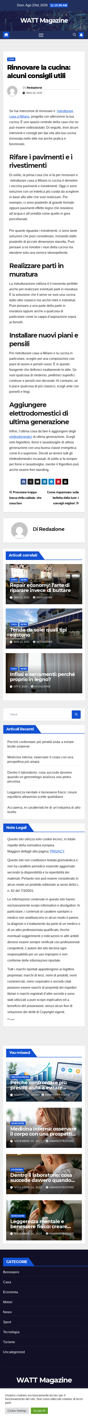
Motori (7, 1302)
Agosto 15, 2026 (26, 1094)
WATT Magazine (44, 20)
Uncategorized (20, 1077)
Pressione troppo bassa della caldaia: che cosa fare (25, 497)
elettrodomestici (20, 436)
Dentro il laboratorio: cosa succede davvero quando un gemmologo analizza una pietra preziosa (39, 777)
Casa (11, 59)
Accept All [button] (39, 1410)
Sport (7, 1322)
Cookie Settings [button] (17, 1410)
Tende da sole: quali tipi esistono (38, 632)
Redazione (34, 87)
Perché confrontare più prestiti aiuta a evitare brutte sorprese (38, 1088)
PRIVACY (57, 851)
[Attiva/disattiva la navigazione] (41, 35)
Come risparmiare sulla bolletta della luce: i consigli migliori (63, 497)
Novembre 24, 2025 (28, 1187)
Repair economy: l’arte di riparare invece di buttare (40, 587)
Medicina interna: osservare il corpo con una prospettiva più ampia (43, 1134)
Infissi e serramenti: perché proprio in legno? (42, 676)
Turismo (9, 1342)
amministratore (57, 1094)
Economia (17, 1169)
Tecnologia (11, 1332)
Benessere (17, 1123)
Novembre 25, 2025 (28, 1141)
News (24, 580)
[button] (74, 34)
